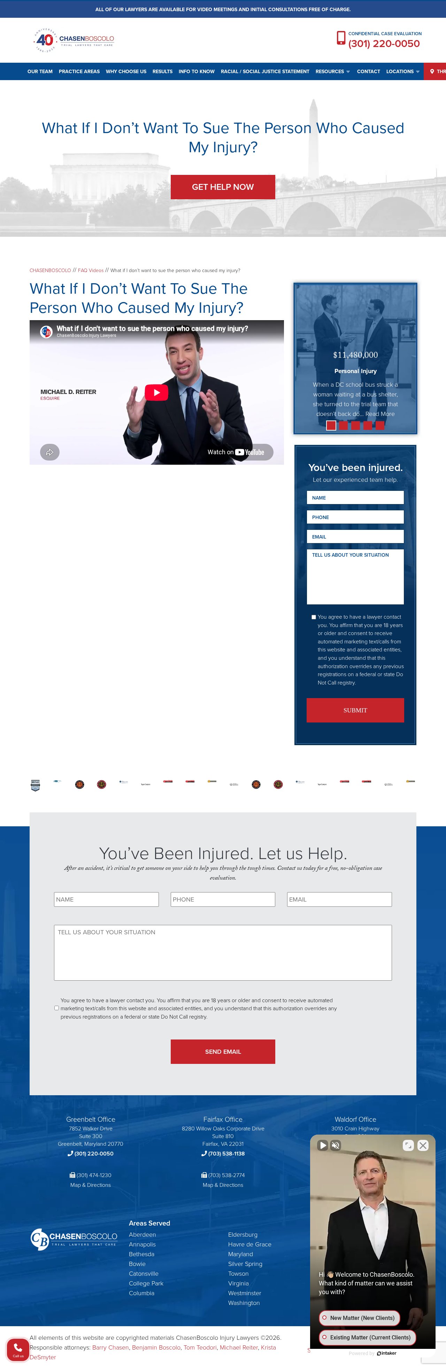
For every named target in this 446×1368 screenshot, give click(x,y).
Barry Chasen (110, 1347)
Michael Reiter (239, 1347)
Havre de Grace (249, 1244)
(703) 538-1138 (226, 1154)
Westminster (244, 1293)
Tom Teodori (200, 1347)
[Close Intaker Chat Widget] (423, 1145)
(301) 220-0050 (384, 43)
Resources (330, 71)
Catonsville (144, 1273)
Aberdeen (142, 1234)
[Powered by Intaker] (386, 1353)
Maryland (240, 1254)
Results (162, 71)
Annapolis (142, 1244)
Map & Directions (90, 1185)
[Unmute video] (322, 1145)
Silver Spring (245, 1263)
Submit (355, 710)
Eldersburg (242, 1234)
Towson (238, 1273)
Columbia (141, 1293)
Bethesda (141, 1254)
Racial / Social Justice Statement (265, 71)
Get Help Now (223, 186)
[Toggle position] (408, 1145)
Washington (244, 1302)
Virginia (238, 1283)
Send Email (223, 1051)
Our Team (40, 71)
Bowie (137, 1263)
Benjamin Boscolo (156, 1347)
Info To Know (197, 71)
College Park (146, 1283)
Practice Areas (79, 71)
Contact (368, 71)
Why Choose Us (126, 71)
